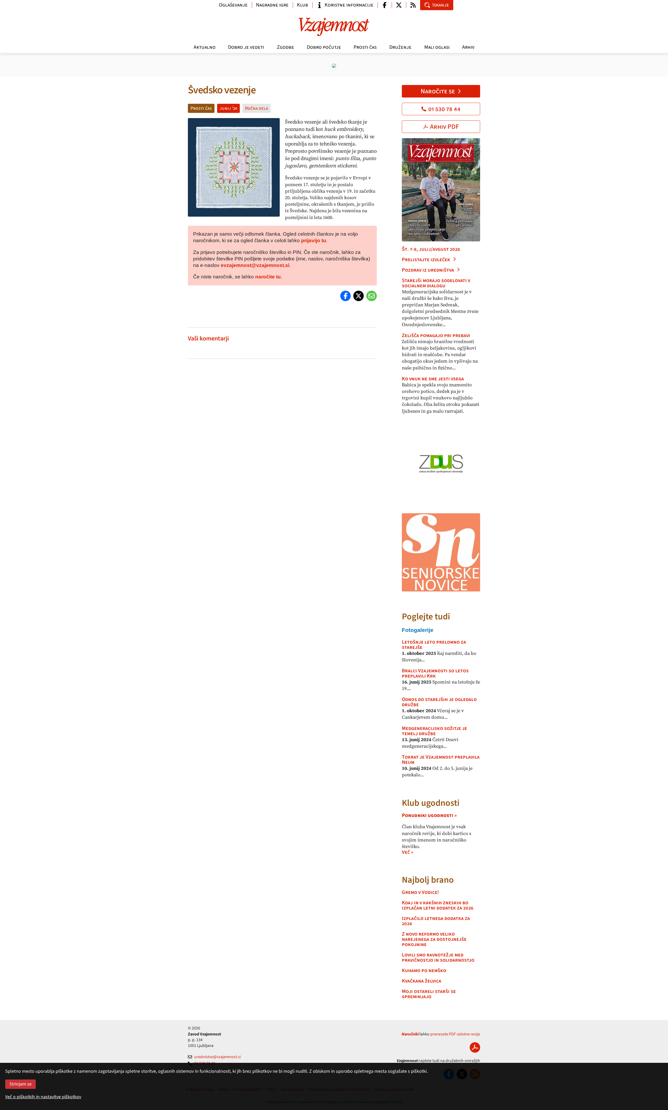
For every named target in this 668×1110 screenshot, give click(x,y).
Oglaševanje (233, 5)
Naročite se (438, 91)
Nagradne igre (272, 5)
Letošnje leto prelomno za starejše (434, 644)
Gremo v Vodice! (420, 892)
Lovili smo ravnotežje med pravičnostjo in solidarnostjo (438, 957)
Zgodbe (285, 47)
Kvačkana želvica (421, 981)
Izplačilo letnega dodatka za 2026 (436, 921)
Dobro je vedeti (246, 47)
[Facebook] (345, 296)
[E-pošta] (371, 296)
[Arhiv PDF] (475, 1047)
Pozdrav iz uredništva (428, 270)
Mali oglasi (437, 47)
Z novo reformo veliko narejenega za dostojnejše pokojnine (434, 939)
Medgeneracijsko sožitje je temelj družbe (434, 731)
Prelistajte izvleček (426, 259)
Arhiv (468, 47)
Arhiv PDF (444, 126)
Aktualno (205, 47)
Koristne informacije (349, 5)
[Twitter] (358, 296)
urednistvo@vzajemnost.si (217, 1057)
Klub (302, 5)
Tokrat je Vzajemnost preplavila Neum (441, 759)
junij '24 (228, 108)
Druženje (400, 47)
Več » (407, 852)
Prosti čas (365, 47)
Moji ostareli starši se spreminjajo (429, 994)
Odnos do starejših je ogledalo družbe (439, 702)
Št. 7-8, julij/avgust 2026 (431, 249)
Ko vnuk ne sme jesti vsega (433, 378)
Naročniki (410, 1034)
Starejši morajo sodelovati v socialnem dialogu (436, 283)
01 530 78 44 (444, 109)
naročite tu (268, 276)
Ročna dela (256, 108)
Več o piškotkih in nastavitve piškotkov (43, 1097)
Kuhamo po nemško (424, 970)
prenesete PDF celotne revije (455, 1034)
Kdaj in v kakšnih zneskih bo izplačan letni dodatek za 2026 (437, 905)
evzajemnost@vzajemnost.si (255, 265)
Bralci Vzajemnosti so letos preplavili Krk (435, 673)
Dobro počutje (324, 47)
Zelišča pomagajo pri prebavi (436, 335)
